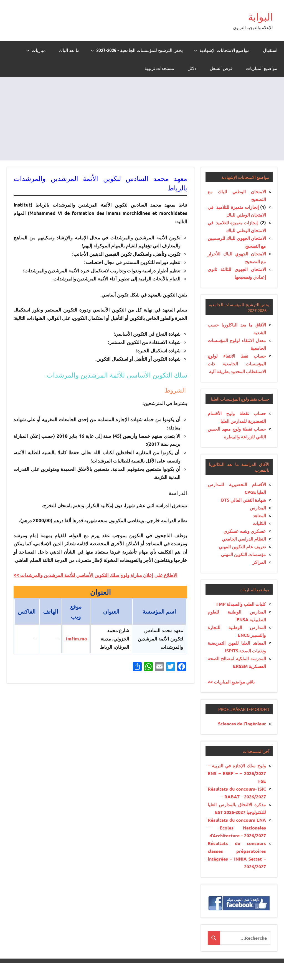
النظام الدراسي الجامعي (244, 539)
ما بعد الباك (69, 50)
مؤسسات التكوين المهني (243, 554)
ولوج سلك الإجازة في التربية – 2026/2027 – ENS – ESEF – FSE (237, 773)
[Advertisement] (142, 119)
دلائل (191, 68)
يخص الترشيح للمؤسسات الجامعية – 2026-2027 (139, 50)
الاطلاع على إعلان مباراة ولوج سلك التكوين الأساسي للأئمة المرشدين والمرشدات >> (96, 575)
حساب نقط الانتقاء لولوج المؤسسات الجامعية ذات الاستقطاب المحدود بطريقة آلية (237, 363)
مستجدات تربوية (159, 68)
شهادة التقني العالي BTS (243, 500)
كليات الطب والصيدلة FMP (241, 604)
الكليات (259, 523)
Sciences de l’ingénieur (242, 723)
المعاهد (259, 515)
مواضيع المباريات (261, 68)
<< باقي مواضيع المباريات (231, 682)
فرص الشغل (221, 68)
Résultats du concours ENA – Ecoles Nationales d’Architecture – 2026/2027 (237, 827)
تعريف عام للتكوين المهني (242, 546)
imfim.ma (76, 639)
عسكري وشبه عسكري (245, 531)
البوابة (260, 17)
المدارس (258, 508)
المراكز (259, 562)
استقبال (270, 50)
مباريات (39, 50)
